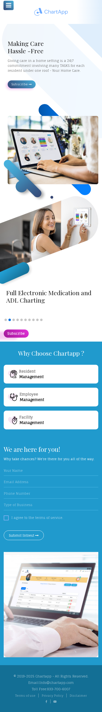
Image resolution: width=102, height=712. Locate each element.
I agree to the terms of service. (37, 518)
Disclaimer (78, 695)
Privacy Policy (52, 695)
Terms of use (25, 695)
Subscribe (20, 84)
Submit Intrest (22, 535)
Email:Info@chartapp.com (51, 683)
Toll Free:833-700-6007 (51, 689)
